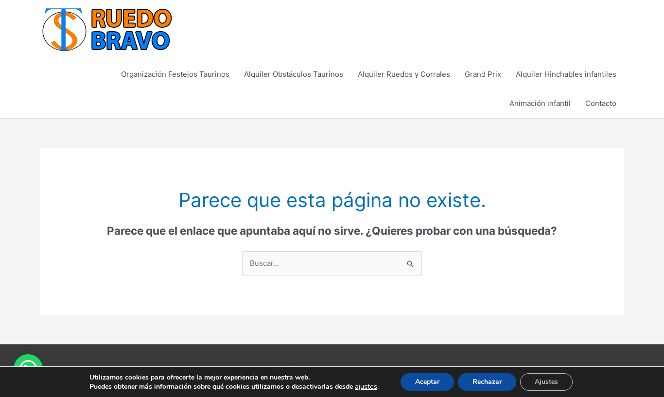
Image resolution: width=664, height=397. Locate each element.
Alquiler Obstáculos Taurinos (293, 74)
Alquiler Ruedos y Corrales (404, 74)
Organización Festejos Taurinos (175, 74)
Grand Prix (483, 74)
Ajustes (546, 381)
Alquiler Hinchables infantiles (566, 74)
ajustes (366, 386)
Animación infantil (540, 103)
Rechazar (487, 381)
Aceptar (427, 381)
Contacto (600, 103)
